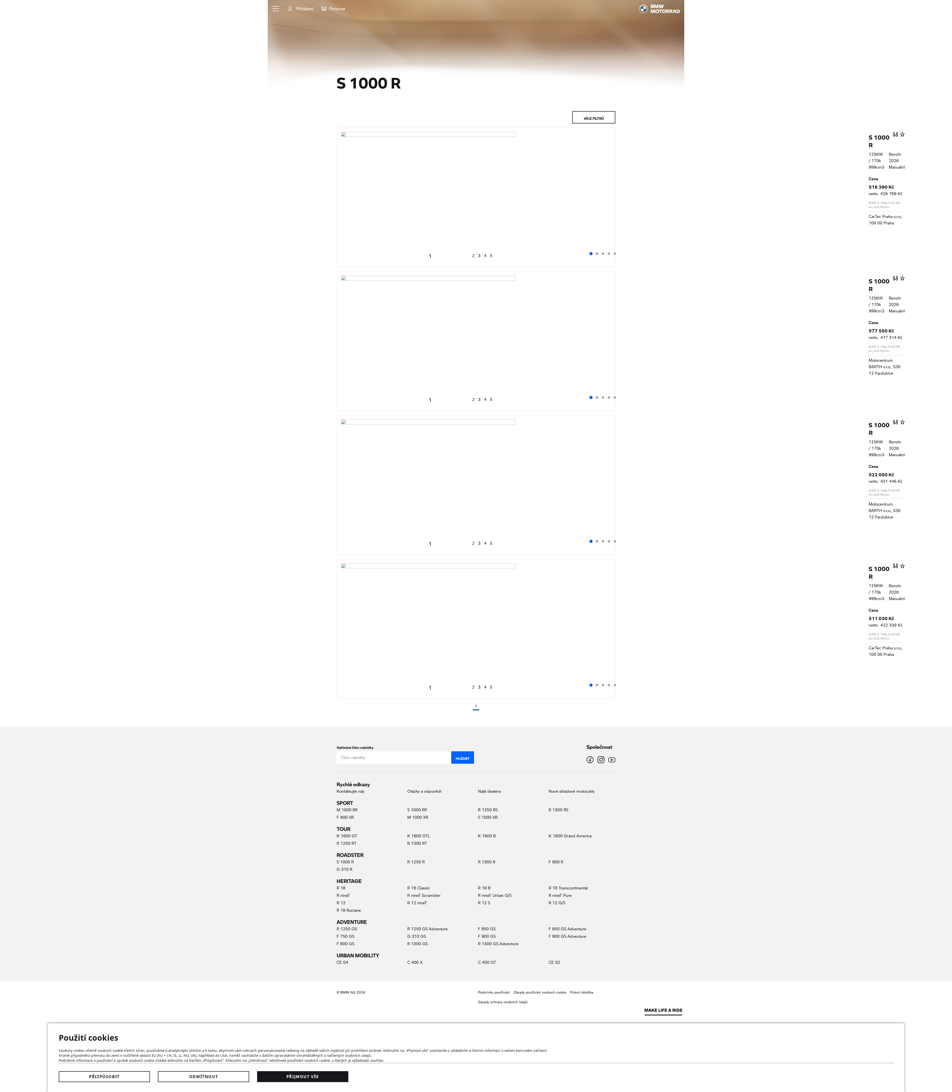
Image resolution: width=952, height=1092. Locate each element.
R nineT (343, 895)
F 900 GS (487, 936)
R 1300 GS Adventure (498, 943)
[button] (276, 8)
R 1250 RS (488, 810)
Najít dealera (489, 791)
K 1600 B (487, 836)
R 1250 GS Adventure (427, 929)
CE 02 (554, 962)
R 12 (341, 903)
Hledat (463, 757)
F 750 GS (345, 936)
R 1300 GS (417, 943)
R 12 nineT (417, 903)
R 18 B (484, 888)
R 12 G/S (557, 903)
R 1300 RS (558, 810)
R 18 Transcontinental (568, 888)
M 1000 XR (417, 817)
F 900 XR (345, 817)
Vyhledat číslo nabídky (355, 746)
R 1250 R (416, 862)
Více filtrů (594, 117)
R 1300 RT (417, 843)
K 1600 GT (347, 836)
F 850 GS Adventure (567, 929)
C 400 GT (487, 962)
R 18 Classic (418, 888)
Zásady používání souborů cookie (540, 992)
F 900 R (556, 862)
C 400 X (414, 962)
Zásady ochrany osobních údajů (503, 1001)
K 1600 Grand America (570, 836)
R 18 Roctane (349, 910)
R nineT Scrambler (424, 895)
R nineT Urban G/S (494, 895)
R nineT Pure (560, 895)
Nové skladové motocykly (572, 791)
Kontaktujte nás (350, 791)
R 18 (341, 888)
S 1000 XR (488, 817)
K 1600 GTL (418, 836)
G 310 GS (416, 936)
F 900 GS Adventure (567, 936)
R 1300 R (486, 862)
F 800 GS (345, 943)
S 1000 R (879, 139)
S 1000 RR (417, 810)
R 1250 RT (347, 843)
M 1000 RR (347, 810)
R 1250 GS (347, 929)
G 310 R (344, 869)
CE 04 (342, 962)
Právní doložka (581, 992)
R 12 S (484, 903)
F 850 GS (487, 929)
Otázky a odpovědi (424, 791)
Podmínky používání (494, 992)
